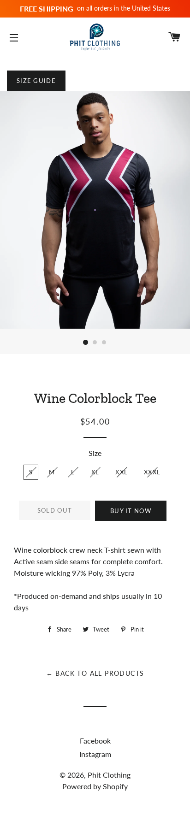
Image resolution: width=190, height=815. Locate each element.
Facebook (95, 740)
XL (95, 472)
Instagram (95, 754)
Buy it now (130, 510)
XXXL (152, 472)
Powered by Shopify (95, 786)
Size (95, 453)
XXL (121, 472)
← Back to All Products (95, 673)
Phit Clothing (109, 774)
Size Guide (36, 80)
